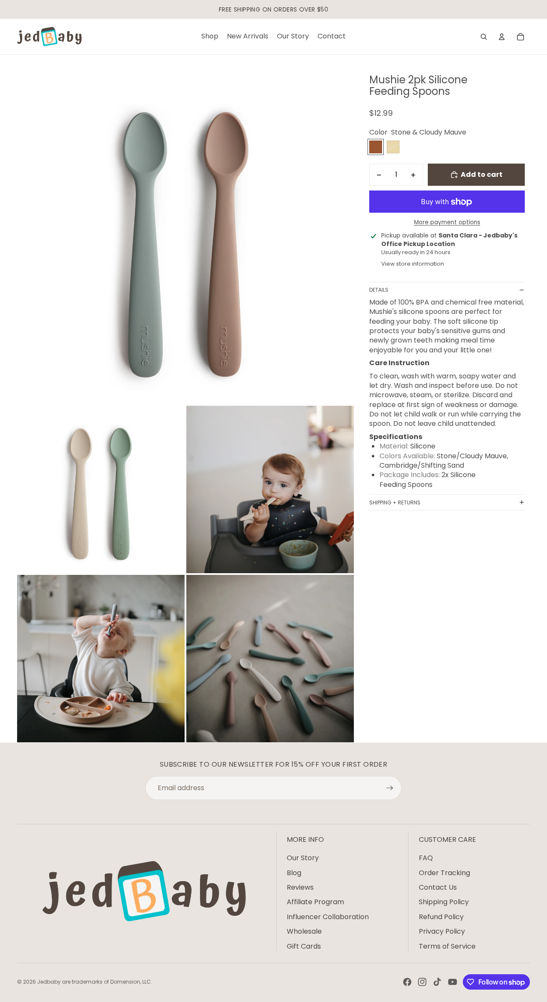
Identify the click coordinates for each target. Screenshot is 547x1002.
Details (378, 289)
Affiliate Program (315, 902)
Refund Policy (441, 917)
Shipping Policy (444, 902)
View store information (412, 264)
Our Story (303, 858)
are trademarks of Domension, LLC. (107, 981)
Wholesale (304, 931)
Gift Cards (304, 946)
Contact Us (438, 887)
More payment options (447, 222)
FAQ (426, 858)
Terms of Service (447, 946)
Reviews (300, 887)
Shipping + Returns (395, 502)
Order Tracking (444, 873)
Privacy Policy (442, 931)
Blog (294, 873)
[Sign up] (390, 788)
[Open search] (483, 36)
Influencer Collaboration (328, 917)
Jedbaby (49, 981)
